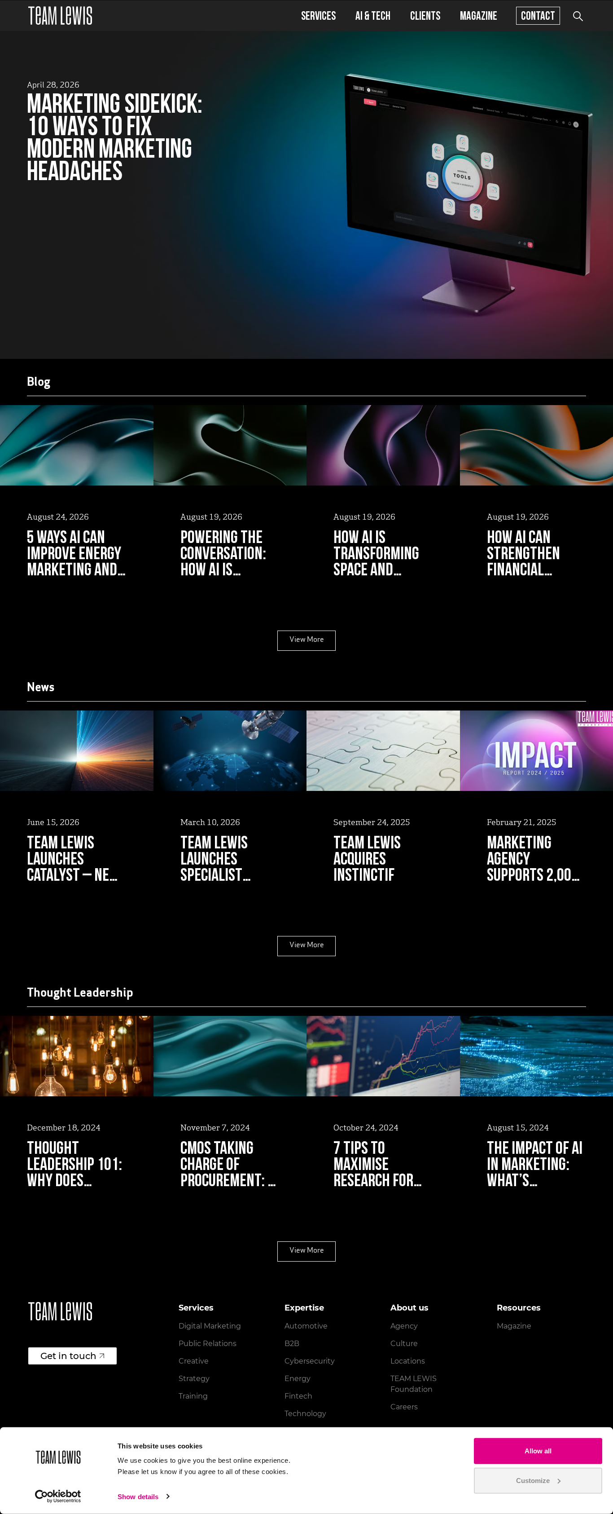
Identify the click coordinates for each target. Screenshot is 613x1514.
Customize (533, 1480)
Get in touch (68, 1356)
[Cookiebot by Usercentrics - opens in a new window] (58, 1496)
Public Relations (207, 1343)
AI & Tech (372, 15)
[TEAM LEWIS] (60, 15)
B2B (292, 1343)
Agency (404, 1326)
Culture (404, 1343)
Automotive (306, 1326)
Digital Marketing (210, 1326)
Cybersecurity (310, 1361)
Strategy (194, 1378)
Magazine (478, 15)
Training (193, 1396)
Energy (298, 1378)
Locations (407, 1361)
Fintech (298, 1396)
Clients (425, 15)
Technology (305, 1413)
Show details (138, 1497)
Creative (194, 1361)
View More (306, 640)
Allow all (538, 1451)
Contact (538, 15)
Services (318, 15)
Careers (404, 1407)
